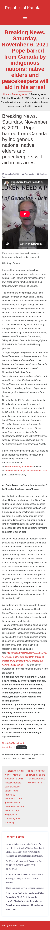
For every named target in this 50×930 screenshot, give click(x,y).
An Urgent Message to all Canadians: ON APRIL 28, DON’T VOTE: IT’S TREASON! (24, 865)
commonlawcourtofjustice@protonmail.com (25, 470)
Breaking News (19, 94)
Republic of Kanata (22, 7)
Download (21, 747)
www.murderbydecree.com (19, 466)
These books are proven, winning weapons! (25, 888)
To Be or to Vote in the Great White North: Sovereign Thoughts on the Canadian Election (24, 878)
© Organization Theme (13, 925)
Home (6, 94)
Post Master (29, 174)
